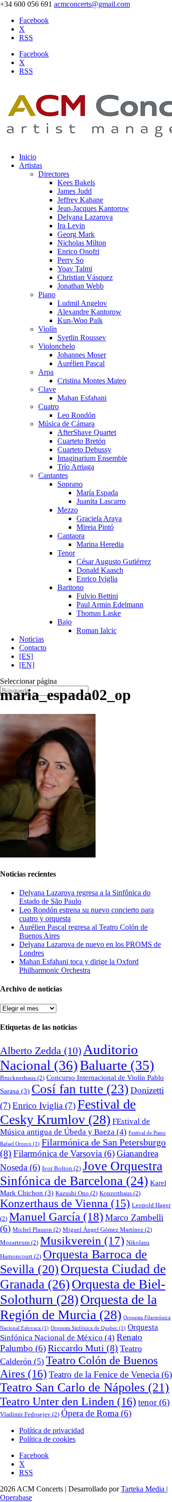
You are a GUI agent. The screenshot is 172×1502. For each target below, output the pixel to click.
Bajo (64, 622)
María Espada (97, 493)
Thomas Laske (98, 613)
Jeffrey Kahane (80, 200)
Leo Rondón (76, 415)
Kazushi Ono (76, 1193)
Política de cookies (47, 1439)
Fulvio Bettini (97, 596)
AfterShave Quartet (86, 432)
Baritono (70, 587)
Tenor (66, 553)
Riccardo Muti (83, 1348)
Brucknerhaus (22, 1077)
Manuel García (56, 1216)
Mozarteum (19, 1242)
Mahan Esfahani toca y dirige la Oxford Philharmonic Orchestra (79, 965)
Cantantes (53, 475)
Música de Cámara (66, 424)
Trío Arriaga (75, 467)
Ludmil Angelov (82, 303)
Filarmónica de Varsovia (64, 1153)
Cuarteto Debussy (84, 449)
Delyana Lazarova (85, 217)
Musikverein (82, 1240)
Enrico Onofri (78, 251)
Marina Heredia (100, 544)
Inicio (27, 157)
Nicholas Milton (81, 243)
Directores (53, 174)
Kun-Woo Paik (80, 320)
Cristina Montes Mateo (91, 381)
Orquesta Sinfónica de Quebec (88, 1328)
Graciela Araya (99, 518)
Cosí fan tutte (80, 1089)
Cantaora (71, 536)
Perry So (70, 260)
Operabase (16, 1497)
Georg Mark (76, 234)
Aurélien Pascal (81, 363)
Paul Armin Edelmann (109, 605)
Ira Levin (71, 226)
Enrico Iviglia (97, 579)
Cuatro (48, 406)
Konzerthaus (119, 1193)
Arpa (46, 372)
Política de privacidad (51, 1430)
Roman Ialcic (96, 630)
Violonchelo (56, 346)
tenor (154, 1402)
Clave (47, 389)
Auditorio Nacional (69, 1057)
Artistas (30, 165)
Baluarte (117, 1065)
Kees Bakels (76, 182)
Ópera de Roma (96, 1413)
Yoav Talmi (74, 269)
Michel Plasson (36, 1229)
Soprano (70, 484)
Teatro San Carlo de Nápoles (84, 1387)
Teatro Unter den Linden (68, 1401)
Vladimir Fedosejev (29, 1414)
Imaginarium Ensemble (92, 458)
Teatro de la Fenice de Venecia (110, 1374)
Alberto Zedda (40, 1051)
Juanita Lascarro (101, 501)
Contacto (32, 648)
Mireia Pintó (95, 527)
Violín (47, 329)
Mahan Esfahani (82, 398)
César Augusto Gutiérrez (113, 561)
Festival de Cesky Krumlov (68, 1112)
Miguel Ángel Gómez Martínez (107, 1229)
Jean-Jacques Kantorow (93, 208)
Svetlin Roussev (81, 338)
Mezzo (67, 510)
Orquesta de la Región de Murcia (78, 1307)
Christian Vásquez (85, 277)
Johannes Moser (81, 355)
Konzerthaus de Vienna (65, 1203)
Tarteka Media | (144, 1489)
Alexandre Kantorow (89, 312)
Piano (46, 294)
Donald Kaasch (99, 570)
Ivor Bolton (61, 1168)
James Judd (74, 191)
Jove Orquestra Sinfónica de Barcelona (81, 1173)
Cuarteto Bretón (81, 441)
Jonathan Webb (80, 286)
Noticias (31, 639)
